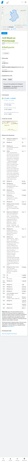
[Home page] (2, 2)
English (10, 79)
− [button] (2, 10)
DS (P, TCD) (24, 146)
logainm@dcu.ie (11, 326)
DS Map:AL (24, 291)
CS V (23, 138)
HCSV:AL (24, 286)
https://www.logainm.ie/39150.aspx (9, 333)
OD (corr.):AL (24, 297)
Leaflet (15, 25)
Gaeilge (4, 79)
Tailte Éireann (25, 25)
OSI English (11, 26)
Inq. (23, 151)
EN (25, 2)
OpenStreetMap (6, 29)
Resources (24, 460)
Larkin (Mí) (24, 281)
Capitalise (6, 53)
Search (3, 460)
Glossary (17, 460)
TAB (23, 284)
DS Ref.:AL (24, 289)
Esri (21, 25)
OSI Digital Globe (19, 26)
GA (22, 2)
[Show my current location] (2, 15)
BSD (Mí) (24, 183)
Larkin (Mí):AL (25, 300)
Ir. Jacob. (24, 190)
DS (22, 142)
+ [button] (2, 7)
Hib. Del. (23, 181)
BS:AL (23, 308)
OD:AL (23, 293)
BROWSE (14, 29)
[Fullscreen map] (2, 13)
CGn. (23, 201)
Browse (10, 460)
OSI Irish (5, 26)
